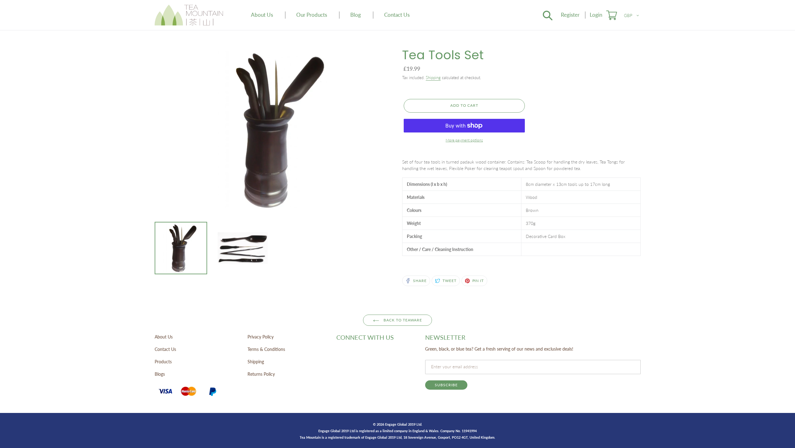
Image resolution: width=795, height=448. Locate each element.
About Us (164, 336)
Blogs (160, 374)
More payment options (464, 140)
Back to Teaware (402, 320)
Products (163, 361)
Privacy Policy (261, 336)
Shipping (433, 77)
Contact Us (165, 349)
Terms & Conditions (266, 349)
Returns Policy (261, 374)
